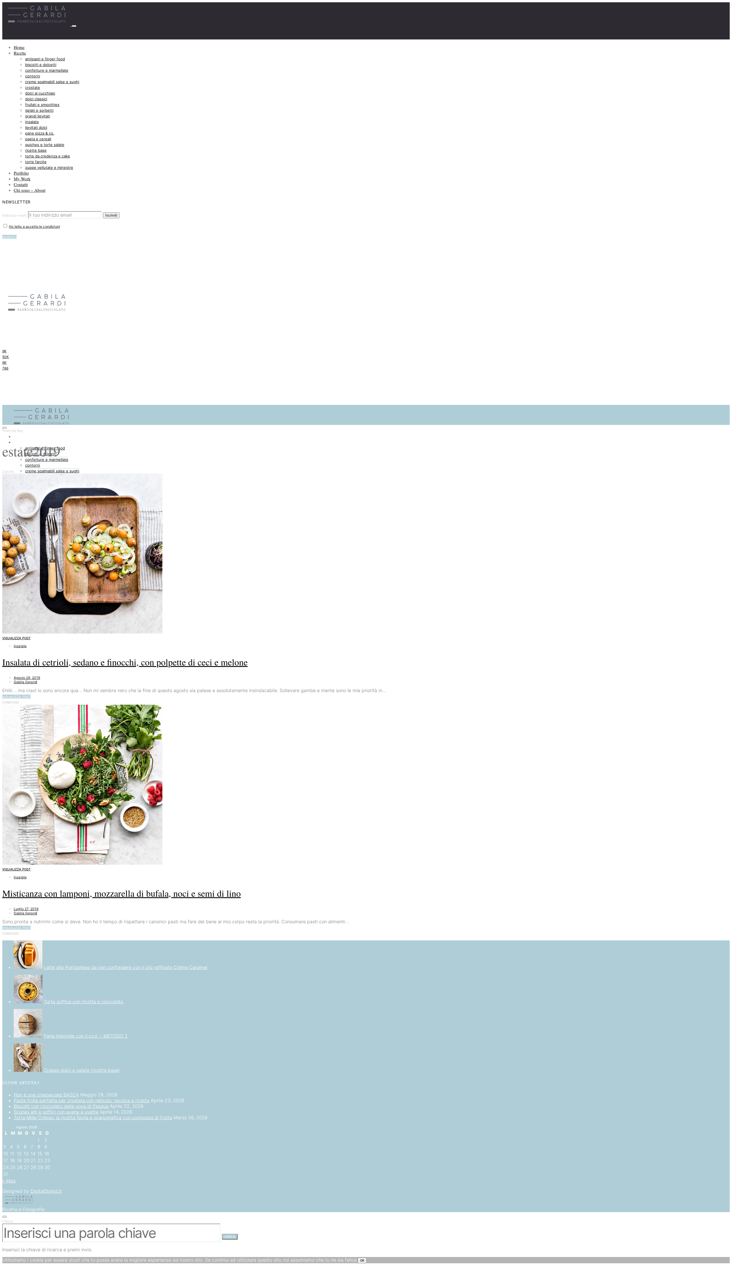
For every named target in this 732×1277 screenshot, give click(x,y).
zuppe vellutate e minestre (49, 167)
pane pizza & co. (39, 133)
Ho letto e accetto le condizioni (34, 226)
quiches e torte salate (44, 144)
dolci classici (36, 99)
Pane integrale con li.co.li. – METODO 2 (86, 1036)
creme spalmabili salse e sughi (52, 81)
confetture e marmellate (46, 70)
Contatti (21, 184)
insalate (32, 121)
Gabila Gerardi (25, 682)
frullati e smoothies (42, 104)
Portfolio (21, 173)
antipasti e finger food (45, 59)
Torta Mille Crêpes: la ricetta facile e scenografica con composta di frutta (93, 1117)
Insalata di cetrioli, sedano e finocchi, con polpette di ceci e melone (125, 662)
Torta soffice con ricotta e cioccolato (83, 1001)
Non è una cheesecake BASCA (46, 1095)
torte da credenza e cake (47, 156)
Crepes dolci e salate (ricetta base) (82, 1070)
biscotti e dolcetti (40, 64)
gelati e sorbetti (39, 110)
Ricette (20, 53)
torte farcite (36, 161)
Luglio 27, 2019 (26, 909)
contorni (32, 76)
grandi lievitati (37, 116)
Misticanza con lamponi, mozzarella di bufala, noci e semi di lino (121, 893)
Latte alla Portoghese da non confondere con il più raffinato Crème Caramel (125, 967)
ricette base (36, 150)
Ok (362, 1260)
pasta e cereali (38, 139)
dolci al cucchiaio (40, 93)
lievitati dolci (36, 127)
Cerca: (7, 1221)
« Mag (9, 1181)
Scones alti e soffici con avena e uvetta (56, 1112)
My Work (22, 178)
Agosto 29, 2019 (27, 678)
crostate (32, 87)
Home (19, 47)
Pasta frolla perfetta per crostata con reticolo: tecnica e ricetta (81, 1100)
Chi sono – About (29, 190)
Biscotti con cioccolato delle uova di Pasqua (61, 1106)
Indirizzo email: (15, 215)
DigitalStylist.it (46, 1191)
